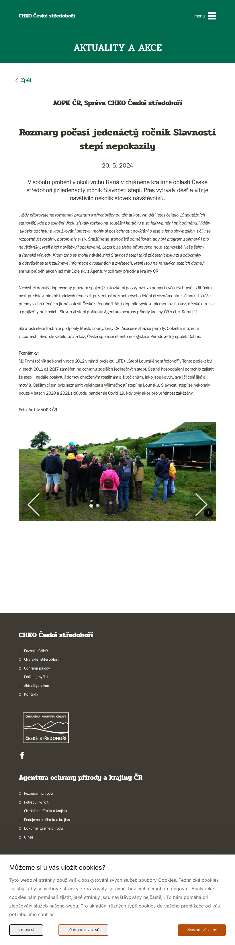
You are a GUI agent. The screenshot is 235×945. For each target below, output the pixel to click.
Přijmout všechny (202, 930)
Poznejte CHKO (36, 650)
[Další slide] (201, 504)
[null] (23, 79)
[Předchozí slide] (33, 504)
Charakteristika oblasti (41, 659)
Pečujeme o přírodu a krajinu (47, 819)
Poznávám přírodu (38, 793)
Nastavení (26, 930)
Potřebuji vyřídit (36, 676)
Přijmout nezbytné (83, 930)
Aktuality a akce (36, 685)
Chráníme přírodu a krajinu (45, 810)
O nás (29, 837)
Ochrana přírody (37, 668)
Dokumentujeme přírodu (43, 828)
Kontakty (31, 694)
